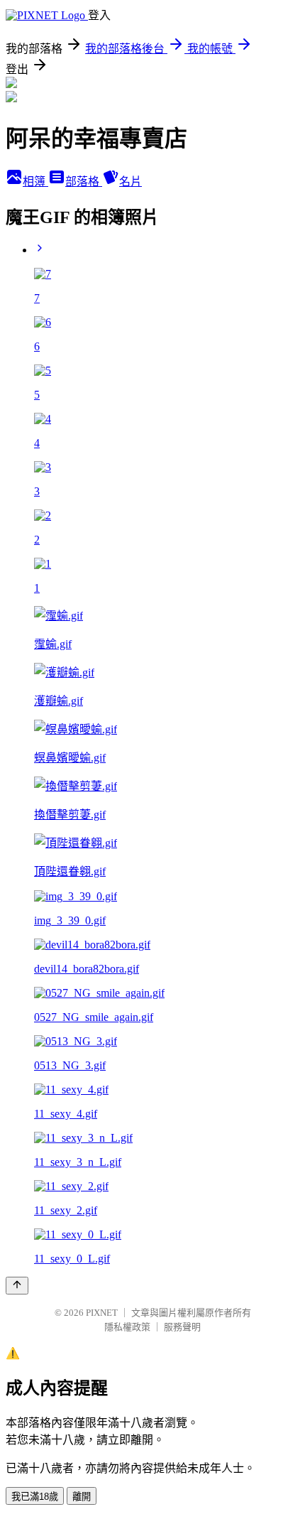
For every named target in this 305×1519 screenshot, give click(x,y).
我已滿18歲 (34, 1496)
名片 (130, 181)
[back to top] (17, 1285)
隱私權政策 (127, 1326)
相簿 (35, 181)
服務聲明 (182, 1326)
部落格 (83, 181)
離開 (81, 1496)
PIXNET (102, 1312)
